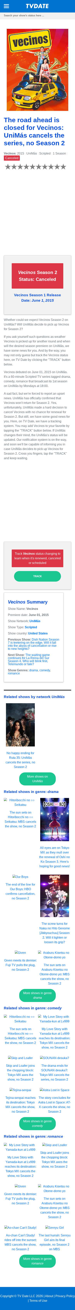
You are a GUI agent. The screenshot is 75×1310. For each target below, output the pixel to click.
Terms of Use (38, 1300)
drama (33, 670)
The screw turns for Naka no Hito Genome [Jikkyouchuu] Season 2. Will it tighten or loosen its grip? (54, 933)
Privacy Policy (65, 1296)
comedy (44, 670)
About (49, 1296)
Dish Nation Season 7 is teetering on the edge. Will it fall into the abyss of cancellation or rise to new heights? (33, 644)
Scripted (31, 627)
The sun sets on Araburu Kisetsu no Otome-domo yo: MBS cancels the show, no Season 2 (55, 974)
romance (14, 673)
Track (37, 576)
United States (38, 633)
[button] (6, 6)
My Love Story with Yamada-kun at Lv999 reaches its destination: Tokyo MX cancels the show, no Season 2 (54, 1038)
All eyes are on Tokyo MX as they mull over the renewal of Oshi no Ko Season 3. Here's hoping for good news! (54, 857)
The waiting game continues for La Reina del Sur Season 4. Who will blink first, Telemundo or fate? (29, 659)
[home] (37, 7)
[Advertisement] (37, 214)
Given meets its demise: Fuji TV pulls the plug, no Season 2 (20, 965)
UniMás (34, 621)
